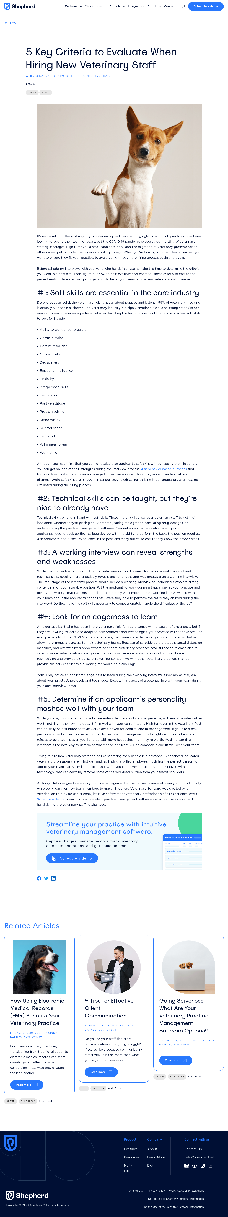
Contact (169, 6)
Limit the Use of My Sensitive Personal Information (172, 1207)
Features (130, 1149)
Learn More (156, 1157)
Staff (46, 92)
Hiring (32, 92)
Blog (150, 1165)
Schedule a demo (206, 6)
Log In (182, 6)
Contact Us (193, 1149)
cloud (10, 1101)
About (152, 1149)
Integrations (136, 6)
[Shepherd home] (20, 6)
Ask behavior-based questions (164, 469)
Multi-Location (130, 1168)
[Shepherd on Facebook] (194, 1166)
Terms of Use (135, 1191)
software (177, 1077)
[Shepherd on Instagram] (203, 1166)
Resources (131, 1157)
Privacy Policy (156, 1191)
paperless (28, 1101)
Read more (23, 1084)
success (98, 1088)
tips (84, 1088)
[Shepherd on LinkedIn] (186, 1166)
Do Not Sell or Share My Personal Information (176, 1199)
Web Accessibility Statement (186, 1191)
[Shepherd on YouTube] (211, 1166)
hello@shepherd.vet (199, 1157)
